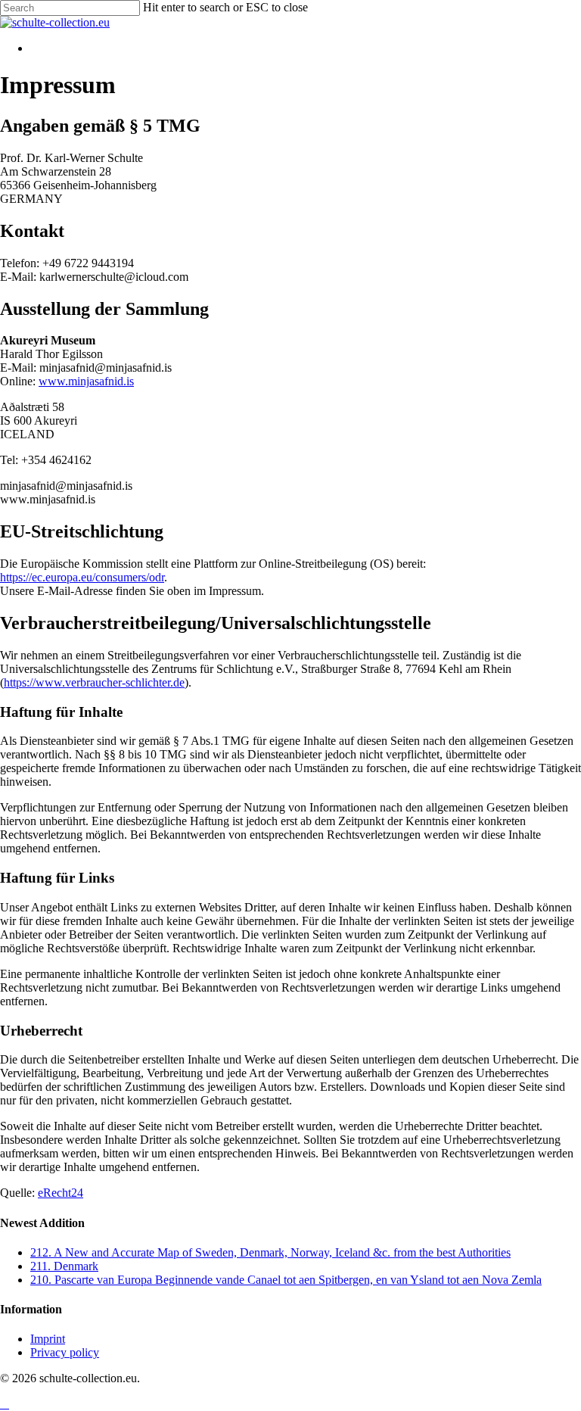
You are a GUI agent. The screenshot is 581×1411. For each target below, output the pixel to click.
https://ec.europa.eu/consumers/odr (82, 577)
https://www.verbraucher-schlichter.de (94, 682)
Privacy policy (64, 1352)
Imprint (47, 1338)
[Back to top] (4, 1403)
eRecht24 (60, 1192)
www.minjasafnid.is (86, 381)
